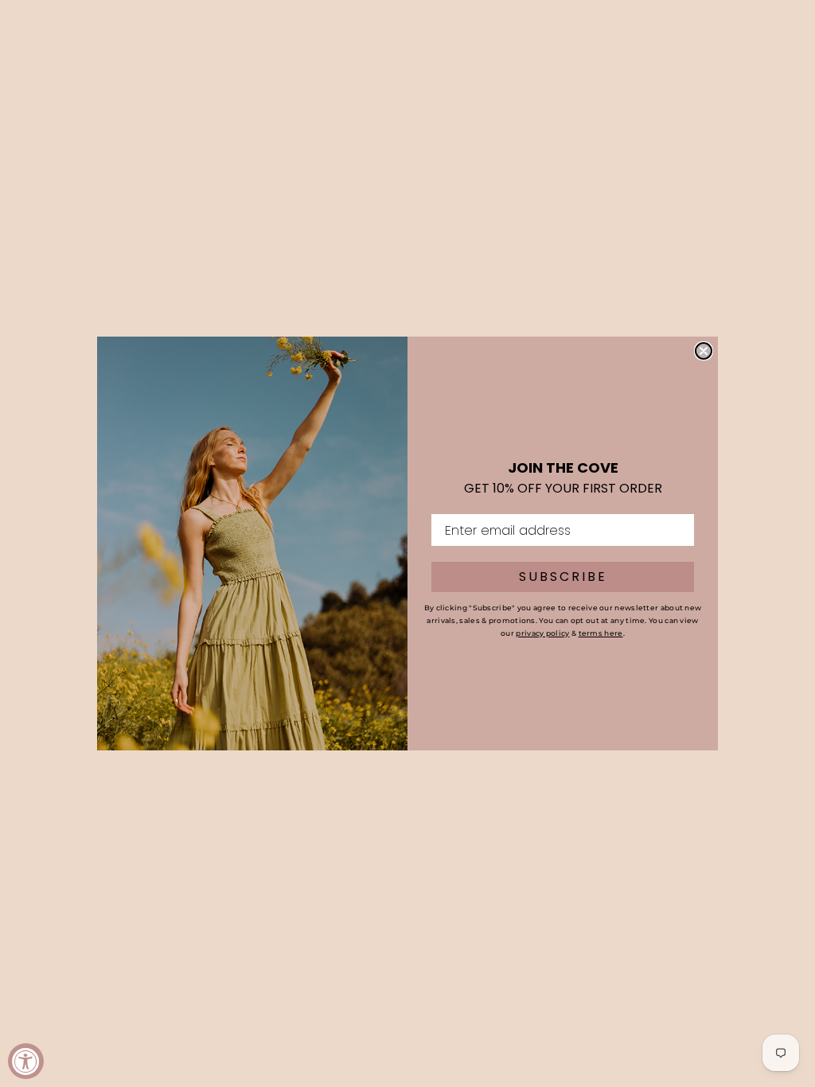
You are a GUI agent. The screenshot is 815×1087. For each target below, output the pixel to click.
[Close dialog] (704, 351)
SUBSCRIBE (563, 576)
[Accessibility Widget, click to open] (26, 1061)
